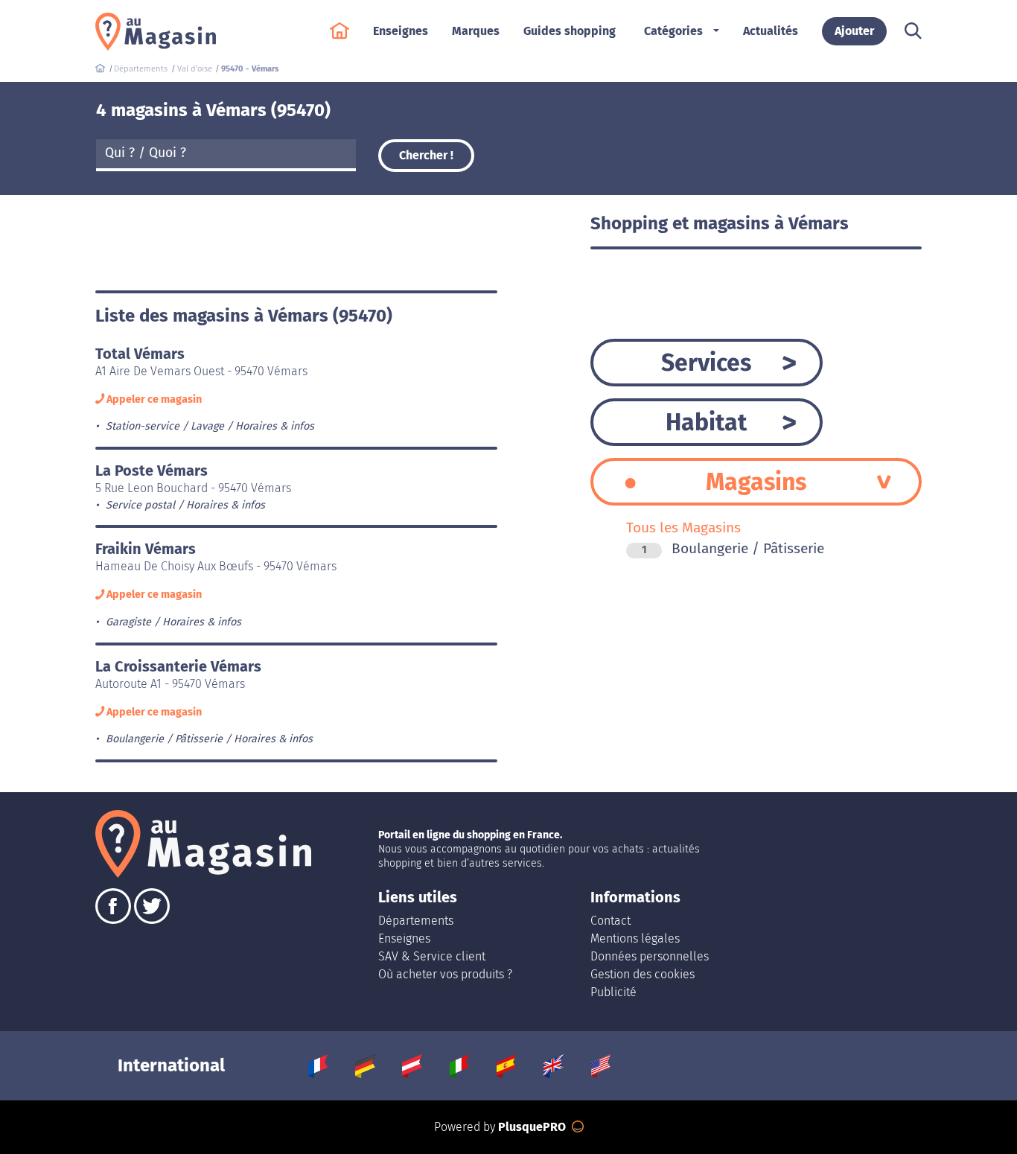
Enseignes (404, 938)
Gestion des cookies (642, 974)
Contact (610, 921)
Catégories (673, 31)
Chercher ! (426, 155)
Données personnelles (649, 956)
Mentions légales (635, 938)
